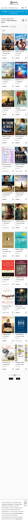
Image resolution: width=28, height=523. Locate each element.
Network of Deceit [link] (6, 136)
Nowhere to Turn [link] (20, 79)
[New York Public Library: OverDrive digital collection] (14, 3)
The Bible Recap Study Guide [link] (20, 334)
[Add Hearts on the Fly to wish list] (26, 58)
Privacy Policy (18, 504)
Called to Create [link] (19, 249)
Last (18, 378)
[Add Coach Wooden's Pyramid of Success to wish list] (13, 284)
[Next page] (20, 375)
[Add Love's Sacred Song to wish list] (13, 199)
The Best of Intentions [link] (20, 221)
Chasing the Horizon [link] (20, 193)
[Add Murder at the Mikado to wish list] (26, 171)
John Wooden (6, 279)
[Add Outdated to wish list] (26, 115)
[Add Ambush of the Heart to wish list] (13, 58)
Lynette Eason (19, 81)
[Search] (2, 8)
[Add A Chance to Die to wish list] (13, 369)
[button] (23, 21)
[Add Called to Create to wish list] (26, 256)
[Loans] (22, 8)
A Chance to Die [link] (6, 362)
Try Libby (4, 11)
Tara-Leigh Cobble (20, 336)
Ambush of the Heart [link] (7, 51)
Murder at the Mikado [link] (20, 164)
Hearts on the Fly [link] (20, 51)
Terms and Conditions (7, 504)
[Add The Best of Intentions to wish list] (26, 228)
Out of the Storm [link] (20, 136)
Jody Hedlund (19, 138)
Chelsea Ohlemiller (7, 166)
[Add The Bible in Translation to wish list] (26, 284)
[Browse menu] (25, 8)
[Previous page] (9, 375)
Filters (3, 30)
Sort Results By (4, 26)
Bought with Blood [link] (7, 306)
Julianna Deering (20, 166)
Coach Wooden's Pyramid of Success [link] (7, 277)
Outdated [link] (18, 108)
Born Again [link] (5, 249)
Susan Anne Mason (21, 223)
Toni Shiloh (19, 53)
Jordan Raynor (20, 251)
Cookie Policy (18, 519)
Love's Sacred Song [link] (7, 193)
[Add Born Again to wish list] (13, 256)
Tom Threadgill (6, 138)
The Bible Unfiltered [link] (20, 362)
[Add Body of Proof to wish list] (26, 313)
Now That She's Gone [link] (7, 164)
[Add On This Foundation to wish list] (13, 115)
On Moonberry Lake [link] (7, 79)
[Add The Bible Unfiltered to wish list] (26, 369)
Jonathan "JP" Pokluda (21, 110)
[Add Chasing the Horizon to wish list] (26, 199)
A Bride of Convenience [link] (7, 221)
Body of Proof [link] (19, 306)
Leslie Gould (6, 336)
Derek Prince (6, 307)
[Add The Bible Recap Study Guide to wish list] (26, 341)
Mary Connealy (7, 53)
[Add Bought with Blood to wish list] (13, 313)
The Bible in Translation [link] (20, 277)
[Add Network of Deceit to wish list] (13, 143)
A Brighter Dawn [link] (6, 334)
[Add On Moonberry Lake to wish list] (13, 86)
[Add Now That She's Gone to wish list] (13, 171)
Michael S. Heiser (20, 364)
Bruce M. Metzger (20, 279)
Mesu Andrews (7, 194)
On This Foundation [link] (7, 108)
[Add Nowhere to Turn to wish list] (26, 86)
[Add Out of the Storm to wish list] (26, 143)
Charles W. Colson (7, 251)
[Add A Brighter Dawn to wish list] (13, 341)
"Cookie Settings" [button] (18, 513)
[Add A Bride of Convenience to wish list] (13, 228)
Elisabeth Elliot (6, 364)
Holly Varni (6, 81)
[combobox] (11, 8)
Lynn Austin (6, 110)
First (11, 378)
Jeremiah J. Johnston (21, 307)
